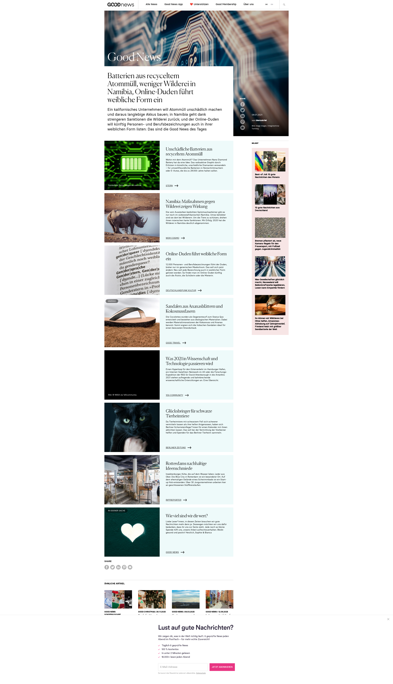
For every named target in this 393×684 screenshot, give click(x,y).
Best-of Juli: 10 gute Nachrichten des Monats (267, 176)
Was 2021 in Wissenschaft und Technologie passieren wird (192, 360)
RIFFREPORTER (173, 500)
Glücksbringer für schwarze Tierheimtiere (189, 413)
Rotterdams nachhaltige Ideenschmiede (186, 465)
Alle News (151, 4)
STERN (169, 185)
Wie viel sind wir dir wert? (187, 515)
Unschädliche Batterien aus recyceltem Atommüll (189, 151)
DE (266, 4)
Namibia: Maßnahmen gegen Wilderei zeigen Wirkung (190, 203)
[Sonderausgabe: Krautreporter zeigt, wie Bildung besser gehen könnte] (118, 599)
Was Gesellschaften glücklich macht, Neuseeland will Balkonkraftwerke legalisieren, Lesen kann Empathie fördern (270, 283)
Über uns (248, 4)
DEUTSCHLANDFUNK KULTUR (181, 290)
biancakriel (261, 120)
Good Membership (226, 4)
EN (272, 4)
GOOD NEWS (172, 552)
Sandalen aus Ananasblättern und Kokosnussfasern (194, 308)
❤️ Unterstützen (199, 4)
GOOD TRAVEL (173, 342)
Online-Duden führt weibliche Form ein (196, 255)
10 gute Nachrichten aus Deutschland (267, 209)
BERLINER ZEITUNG (176, 447)
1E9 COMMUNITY (174, 395)
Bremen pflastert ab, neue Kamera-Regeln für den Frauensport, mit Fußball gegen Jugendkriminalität (268, 244)
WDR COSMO (172, 238)
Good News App (173, 4)
